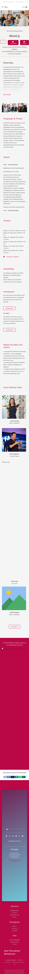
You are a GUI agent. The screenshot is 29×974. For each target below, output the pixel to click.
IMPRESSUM (20, 960)
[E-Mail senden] (5, 777)
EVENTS (14, 912)
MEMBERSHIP (14, 910)
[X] (19, 836)
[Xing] (9, 836)
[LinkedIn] (6, 836)
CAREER (14, 930)
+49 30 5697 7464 (15, 861)
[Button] (3, 42)
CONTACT (14, 928)
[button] (24, 7)
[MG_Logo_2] (14, 831)
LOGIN (14, 944)
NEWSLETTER (14, 942)
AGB (14, 964)
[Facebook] (16, 836)
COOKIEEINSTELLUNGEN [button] (17, 962)
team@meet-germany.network (15, 860)
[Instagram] (13, 836)
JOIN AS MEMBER (14, 940)
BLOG (14, 917)
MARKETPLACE (14, 915)
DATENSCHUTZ (7, 962)
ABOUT (14, 926)
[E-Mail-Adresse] (22, 836)
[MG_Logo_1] (5, 7)
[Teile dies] (9, 777)
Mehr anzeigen (7, 94)
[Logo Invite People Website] (14, 707)
